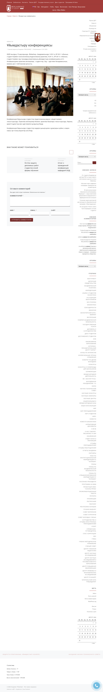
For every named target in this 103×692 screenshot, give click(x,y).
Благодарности (92, 46)
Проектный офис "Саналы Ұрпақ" (89, 488)
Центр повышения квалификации (89, 567)
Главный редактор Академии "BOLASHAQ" (19, 49)
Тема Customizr (26, 689)
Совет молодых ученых (87, 517)
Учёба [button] (52, 7)
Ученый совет (90, 546)
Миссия (94, 606)
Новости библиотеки (88, 421)
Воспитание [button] (63, 7)
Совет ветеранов (89, 512)
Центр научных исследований (90, 554)
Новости (15, 16)
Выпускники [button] (81, 7)
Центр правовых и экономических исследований (89, 572)
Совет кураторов (89, 514)
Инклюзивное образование (91, 342)
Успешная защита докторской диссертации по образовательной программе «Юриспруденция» (86, 202)
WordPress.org (92, 601)
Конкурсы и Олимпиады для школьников (87, 368)
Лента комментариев (90, 598)
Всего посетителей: (13, 677)
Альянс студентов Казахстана (89, 294)
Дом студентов (90, 333)
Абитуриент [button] (45, 7)
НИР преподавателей (88, 411)
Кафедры (93, 43)
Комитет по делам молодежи (89, 361)
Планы (93, 464)
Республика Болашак (88, 506)
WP (14, 689)
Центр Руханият (90, 577)
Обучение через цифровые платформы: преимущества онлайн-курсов (88, 185)
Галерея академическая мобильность (89, 111)
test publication (91, 237)
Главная (9, 16)
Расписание (91, 501)
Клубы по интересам (88, 352)
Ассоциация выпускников (91, 298)
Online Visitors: (12, 668)
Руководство (92, 28)
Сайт (53, 210)
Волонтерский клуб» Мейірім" (88, 314)
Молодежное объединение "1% (89, 382)
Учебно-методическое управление (87, 542)
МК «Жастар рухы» (89, 379)
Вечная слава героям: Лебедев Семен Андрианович (87, 225)
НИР (94, 408)
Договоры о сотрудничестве (90, 330)
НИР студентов (90, 413)
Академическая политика (90, 287)
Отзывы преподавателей (90, 444)
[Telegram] (97, 37)
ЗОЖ (94, 339)
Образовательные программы (88, 35)
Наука (94, 386)
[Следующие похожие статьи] (71, 152)
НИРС (94, 416)
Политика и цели (91, 611)
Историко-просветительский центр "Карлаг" (89, 348)
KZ (95, 100)
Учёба (94, 539)
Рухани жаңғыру (90, 509)
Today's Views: (11, 671)
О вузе (93, 429)
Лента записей (92, 596)
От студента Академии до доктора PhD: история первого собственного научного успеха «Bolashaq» (87, 178)
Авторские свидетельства (90, 282)
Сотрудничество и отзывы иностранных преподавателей (88, 522)
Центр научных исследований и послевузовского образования (89, 560)
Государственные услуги (89, 325)
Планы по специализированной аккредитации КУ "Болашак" (87, 476)
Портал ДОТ (92, 20)
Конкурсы (92, 364)
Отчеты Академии (89, 450)
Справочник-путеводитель (90, 530)
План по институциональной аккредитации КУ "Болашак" (88, 458)
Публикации (91, 499)
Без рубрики (91, 302)
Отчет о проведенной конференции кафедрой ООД (64, 167)
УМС (94, 536)
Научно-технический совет (88, 389)
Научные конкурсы (89, 393)
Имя (12, 210)
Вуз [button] (38, 7)
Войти (94, 593)
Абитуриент (91, 278)
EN (95, 106)
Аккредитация (91, 290)
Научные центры (90, 398)
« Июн (93, 82)
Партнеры (92, 453)
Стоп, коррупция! (89, 533)
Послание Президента (87, 481)
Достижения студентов (87, 336)
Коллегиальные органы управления (87, 356)
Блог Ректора (73, 7)
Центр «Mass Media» (58, 10)
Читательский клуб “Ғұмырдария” (89, 581)
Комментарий (16, 196)
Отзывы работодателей (87, 448)
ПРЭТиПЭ (93, 496)
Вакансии (92, 310)
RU (95, 103)
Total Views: (11, 674)
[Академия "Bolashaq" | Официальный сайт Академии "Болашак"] (15, 8)
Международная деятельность (90, 375)
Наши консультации (88, 406)
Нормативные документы (91, 425)
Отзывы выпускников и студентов (89, 50)
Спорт (94, 526)
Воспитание (91, 317)
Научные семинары (88, 396)
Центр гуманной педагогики (90, 550)
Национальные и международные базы (87, 402)
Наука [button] (57, 7)
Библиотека (91, 305)
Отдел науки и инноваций (91, 439)
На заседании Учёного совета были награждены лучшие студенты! (88, 208)
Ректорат (92, 504)
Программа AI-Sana (89, 484)
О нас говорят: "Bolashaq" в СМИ (89, 432)
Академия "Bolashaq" (17, 687)
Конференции (91, 371)
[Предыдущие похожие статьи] (67, 152)
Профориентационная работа (87, 492)
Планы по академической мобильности (90, 468)
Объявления (92, 26)
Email (34, 210)
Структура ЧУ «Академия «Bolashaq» (89, 32)
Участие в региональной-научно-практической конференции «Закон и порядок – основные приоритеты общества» (87, 250)
